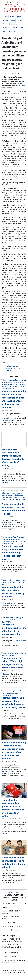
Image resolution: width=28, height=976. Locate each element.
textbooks (4, 572)
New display (13, 31)
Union (19, 20)
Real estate (6, 28)
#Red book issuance (11, 366)
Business (6, 20)
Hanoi (3, 565)
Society (5, 17)
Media (12, 17)
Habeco (4, 674)
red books (21, 86)
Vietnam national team (8, 603)
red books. (4, 483)
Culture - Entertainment (10, 24)
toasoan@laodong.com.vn (14, 930)
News (13, 20)
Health (15, 28)
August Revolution (20, 641)
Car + (4, 31)
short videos (11, 714)
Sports (19, 17)
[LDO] (14, 384)
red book (4, 524)
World (21, 28)
